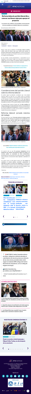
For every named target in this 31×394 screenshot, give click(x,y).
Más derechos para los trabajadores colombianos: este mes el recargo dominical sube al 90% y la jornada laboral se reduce (9, 203)
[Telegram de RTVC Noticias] (23, 376)
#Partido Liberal (5, 178)
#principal (12, 176)
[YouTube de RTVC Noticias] (15, 376)
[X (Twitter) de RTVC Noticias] (7, 376)
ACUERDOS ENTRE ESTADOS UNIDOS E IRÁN (21, 0)
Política (4, 13)
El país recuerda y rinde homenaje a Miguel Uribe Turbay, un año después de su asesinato (14, 341)
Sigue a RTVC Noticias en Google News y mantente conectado (16, 224)
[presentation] (3, 215)
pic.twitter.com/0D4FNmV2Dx (11, 271)
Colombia (18, 195)
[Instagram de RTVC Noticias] (11, 376)
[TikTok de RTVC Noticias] (19, 376)
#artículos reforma (20, 176)
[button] (14, 217)
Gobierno (6, 195)
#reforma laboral (14, 178)
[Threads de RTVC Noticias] (27, 376)
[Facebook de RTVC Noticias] (3, 376)
